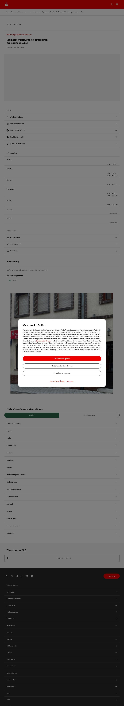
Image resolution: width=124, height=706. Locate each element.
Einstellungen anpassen (62, 373)
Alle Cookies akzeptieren (62, 359)
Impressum (70, 381)
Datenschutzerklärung (43, 341)
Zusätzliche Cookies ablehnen (62, 366)
